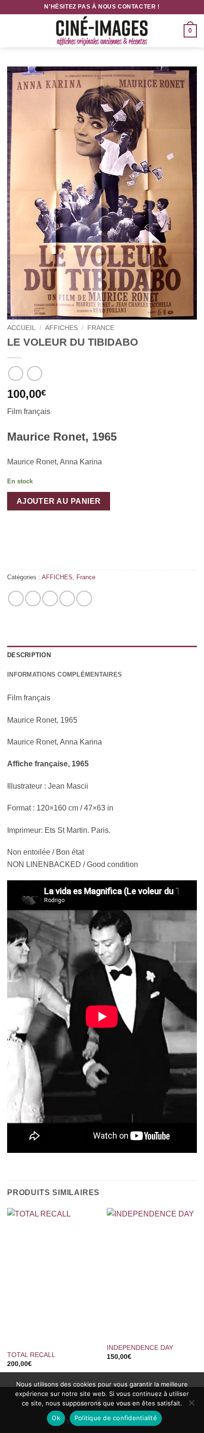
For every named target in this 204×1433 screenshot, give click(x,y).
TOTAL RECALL (31, 1354)
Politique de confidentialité (115, 1418)
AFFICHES (61, 327)
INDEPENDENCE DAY (140, 1347)
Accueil (21, 327)
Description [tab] (29, 655)
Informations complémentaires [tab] (64, 674)
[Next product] (15, 373)
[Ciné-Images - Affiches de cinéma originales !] (102, 30)
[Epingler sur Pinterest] (67, 598)
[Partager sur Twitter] (50, 598)
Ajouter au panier (59, 501)
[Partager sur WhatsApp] (16, 598)
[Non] (191, 1405)
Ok (56, 1418)
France (100, 327)
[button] (13, 30)
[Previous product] (34, 373)
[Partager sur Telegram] (84, 598)
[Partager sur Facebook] (33, 598)
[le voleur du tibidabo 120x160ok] (102, 193)
